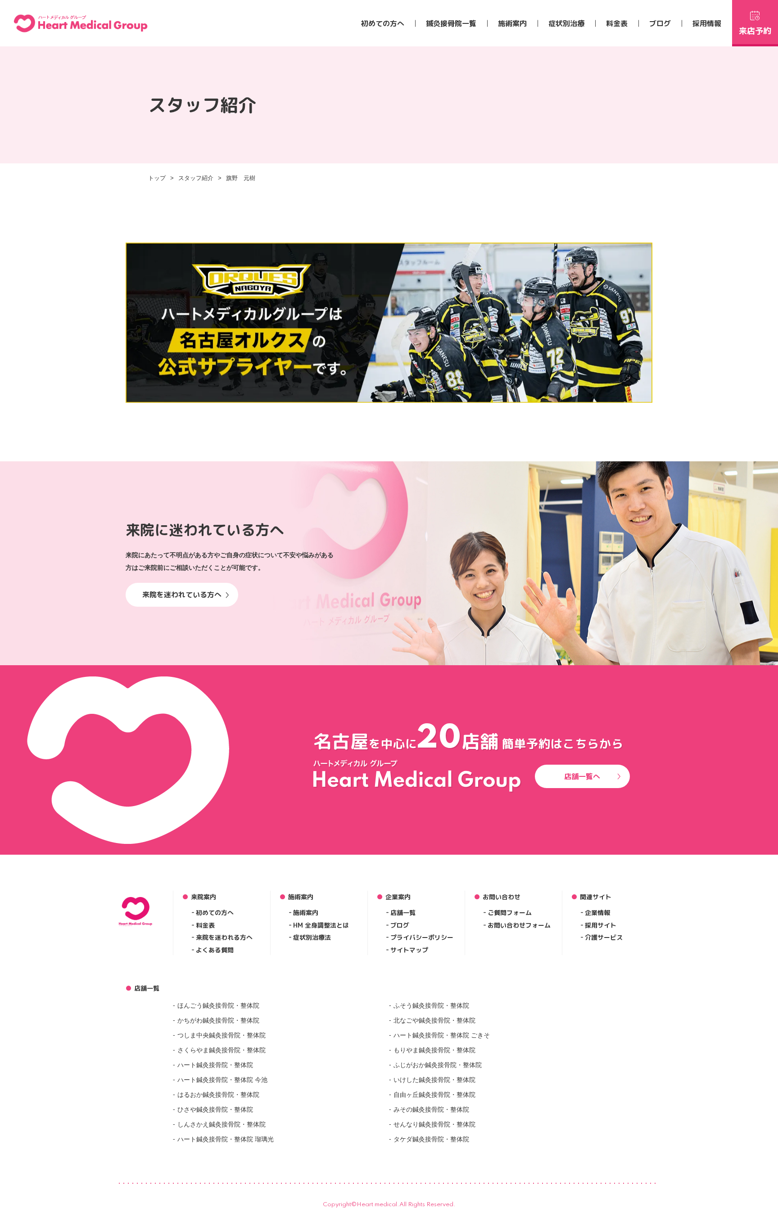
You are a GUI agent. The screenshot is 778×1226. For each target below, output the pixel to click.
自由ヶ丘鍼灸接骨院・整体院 (434, 1094)
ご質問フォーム (510, 912)
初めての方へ (382, 23)
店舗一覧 (403, 912)
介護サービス (604, 937)
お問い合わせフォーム (519, 925)
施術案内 (512, 23)
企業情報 (597, 912)
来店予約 (755, 30)
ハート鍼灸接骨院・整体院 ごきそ (442, 1035)
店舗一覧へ (582, 776)
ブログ (660, 23)
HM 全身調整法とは (321, 925)
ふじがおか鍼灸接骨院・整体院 (438, 1064)
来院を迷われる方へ (224, 937)
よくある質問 (215, 950)
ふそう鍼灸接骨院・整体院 (431, 1005)
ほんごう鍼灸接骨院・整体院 (218, 1005)
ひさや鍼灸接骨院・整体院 (215, 1109)
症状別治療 (566, 23)
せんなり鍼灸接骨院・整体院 (434, 1124)
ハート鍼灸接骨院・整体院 (215, 1064)
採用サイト (600, 925)
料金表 (617, 23)
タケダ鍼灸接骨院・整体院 (431, 1139)
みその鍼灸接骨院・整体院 (431, 1109)
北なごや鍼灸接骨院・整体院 (434, 1020)
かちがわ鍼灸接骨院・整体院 (218, 1020)
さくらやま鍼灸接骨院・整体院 (221, 1050)
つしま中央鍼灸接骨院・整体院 (221, 1035)
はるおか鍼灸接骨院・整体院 (218, 1094)
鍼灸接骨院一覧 (451, 23)
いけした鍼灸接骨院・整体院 (434, 1079)
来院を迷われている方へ (182, 594)
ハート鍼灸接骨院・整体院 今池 (222, 1079)
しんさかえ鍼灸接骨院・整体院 (221, 1124)
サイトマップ (409, 950)
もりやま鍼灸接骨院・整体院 (434, 1050)
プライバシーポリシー (421, 937)
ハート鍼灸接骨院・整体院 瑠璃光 (225, 1139)
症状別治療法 (312, 937)
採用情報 (706, 23)
